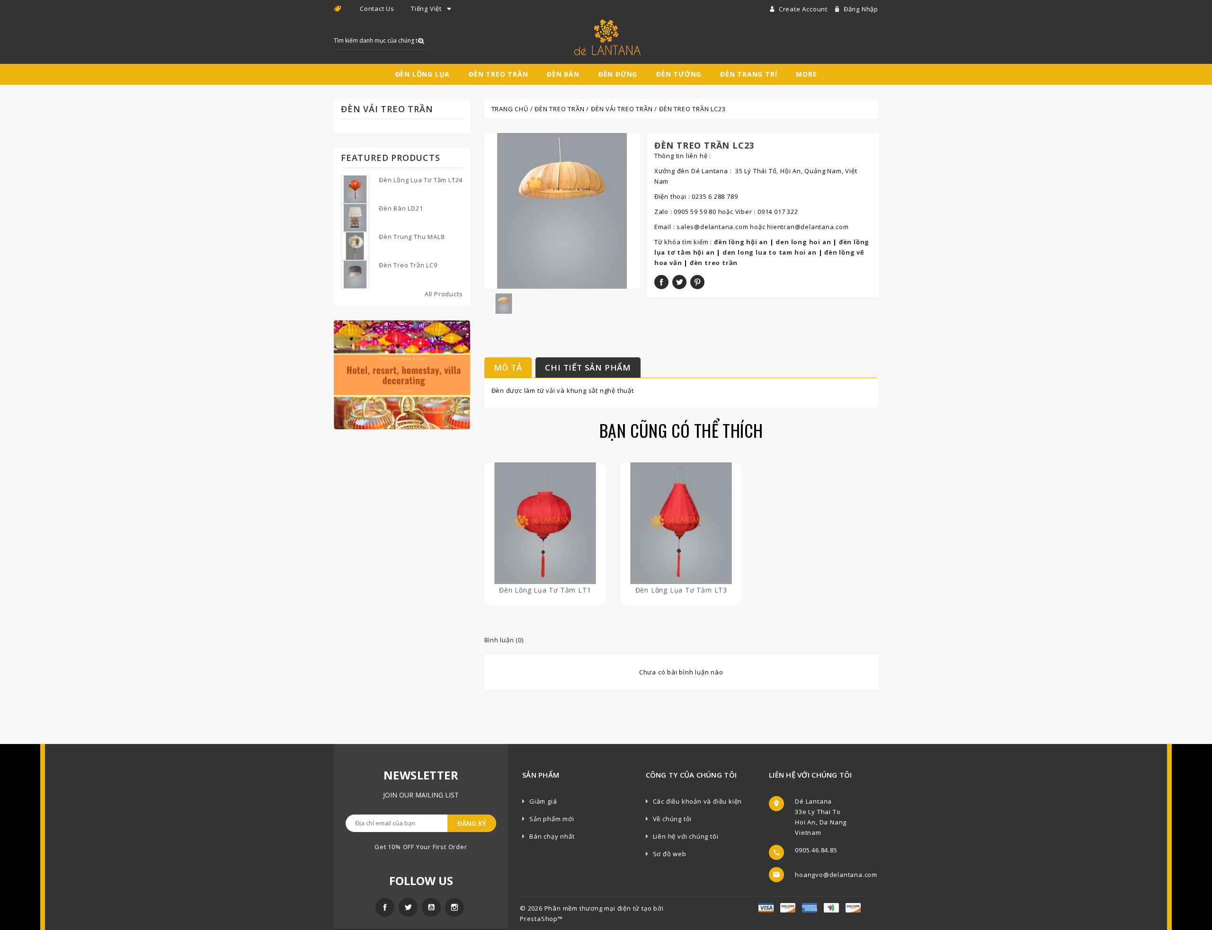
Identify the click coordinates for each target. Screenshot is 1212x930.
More (806, 74)
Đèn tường (678, 74)
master (809, 907)
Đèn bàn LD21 (401, 208)
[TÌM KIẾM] (421, 41)
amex (766, 907)
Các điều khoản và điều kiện (697, 801)
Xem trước (544, 532)
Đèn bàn (563, 74)
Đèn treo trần (498, 74)
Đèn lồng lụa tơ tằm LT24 (421, 180)
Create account (804, 9)
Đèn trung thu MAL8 (411, 236)
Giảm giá (543, 801)
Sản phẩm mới (551, 819)
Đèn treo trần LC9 (408, 265)
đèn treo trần (714, 262)
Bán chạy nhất (551, 836)
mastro (853, 907)
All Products (444, 294)
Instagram (454, 907)
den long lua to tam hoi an (769, 252)
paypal (831, 907)
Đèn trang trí (748, 74)
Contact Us (377, 8)
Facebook (384, 907)
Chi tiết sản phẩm (588, 367)
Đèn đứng (617, 74)
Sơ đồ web (669, 854)
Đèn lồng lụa (422, 74)
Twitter (408, 907)
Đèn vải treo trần (387, 109)
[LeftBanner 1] (402, 374)
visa (787, 907)
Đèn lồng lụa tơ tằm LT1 (545, 589)
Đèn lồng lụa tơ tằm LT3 (681, 589)
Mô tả (508, 367)
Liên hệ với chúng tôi (686, 836)
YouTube (431, 907)
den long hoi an (803, 242)
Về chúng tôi (672, 819)
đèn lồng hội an (741, 242)
